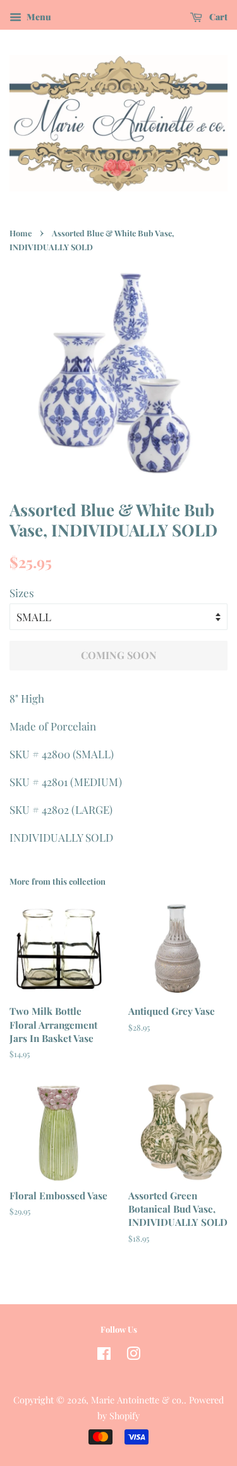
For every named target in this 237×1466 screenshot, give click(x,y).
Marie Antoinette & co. (137, 1399)
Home (20, 232)
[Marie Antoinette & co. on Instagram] (133, 1355)
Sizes (21, 593)
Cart (217, 17)
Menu (38, 17)
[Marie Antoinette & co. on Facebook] (104, 1355)
